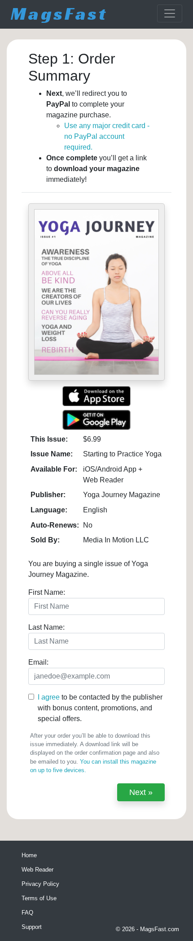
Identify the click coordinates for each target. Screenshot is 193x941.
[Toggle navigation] (169, 13)
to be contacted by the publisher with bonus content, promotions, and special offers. (100, 707)
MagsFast (59, 13)
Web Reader (37, 869)
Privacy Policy (40, 884)
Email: (38, 662)
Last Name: (46, 627)
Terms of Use (39, 898)
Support (32, 927)
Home (29, 855)
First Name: (46, 592)
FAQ (27, 912)
